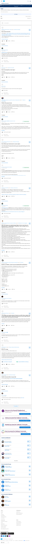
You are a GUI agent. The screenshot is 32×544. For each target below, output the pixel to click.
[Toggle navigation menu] (30, 3)
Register (21, 5)
